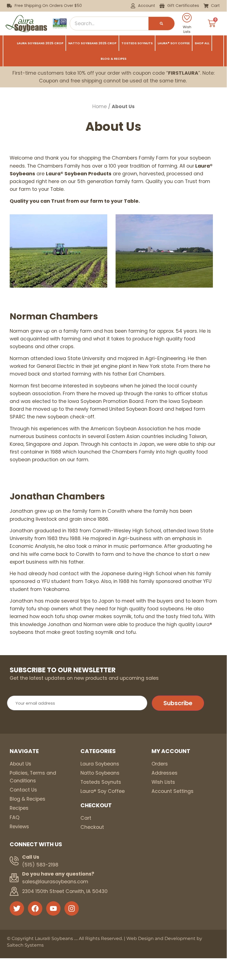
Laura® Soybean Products (78, 173)
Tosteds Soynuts (137, 43)
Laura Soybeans (99, 764)
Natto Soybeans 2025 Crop (92, 43)
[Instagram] (71, 908)
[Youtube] (53, 908)
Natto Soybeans (99, 773)
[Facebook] (35, 908)
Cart (85, 818)
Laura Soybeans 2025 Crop (40, 43)
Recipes (19, 808)
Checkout (92, 827)
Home (99, 106)
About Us (20, 764)
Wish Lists (187, 29)
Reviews (19, 826)
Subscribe (177, 703)
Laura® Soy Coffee (174, 43)
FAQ (14, 817)
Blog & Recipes (113, 58)
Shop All (202, 43)
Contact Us (23, 789)
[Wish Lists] (187, 17)
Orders (160, 764)
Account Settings (173, 791)
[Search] (161, 23)
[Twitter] (17, 908)
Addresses (165, 773)
